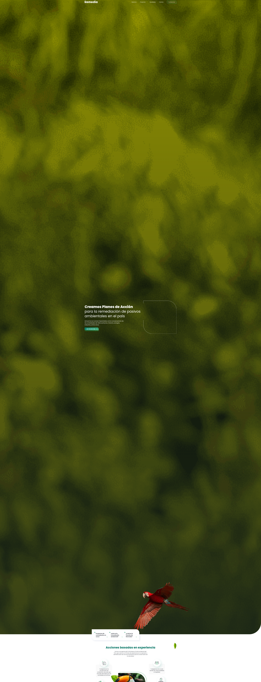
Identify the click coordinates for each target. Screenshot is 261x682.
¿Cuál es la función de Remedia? (129, 635)
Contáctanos (171, 2)
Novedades (153, 2)
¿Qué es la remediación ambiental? (115, 635)
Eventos (161, 2)
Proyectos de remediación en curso (101, 635)
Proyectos (142, 2)
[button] (92, 328)
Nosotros (134, 2)
